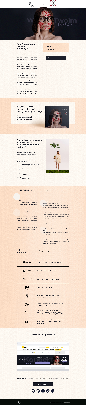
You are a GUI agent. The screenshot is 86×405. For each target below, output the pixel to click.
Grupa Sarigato (67, 402)
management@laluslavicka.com (43, 378)
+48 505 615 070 (64, 378)
